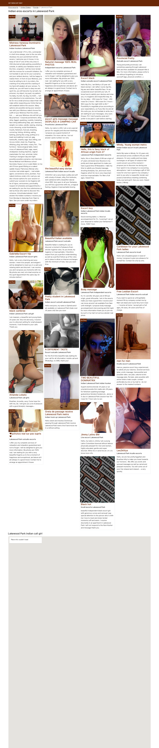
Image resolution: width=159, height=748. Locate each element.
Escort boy (87, 208)
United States (25, 7)
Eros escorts (13, 7)
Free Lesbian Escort (127, 291)
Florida (35, 7)
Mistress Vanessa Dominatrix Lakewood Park (25, 44)
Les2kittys (122, 450)
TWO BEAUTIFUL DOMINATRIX (90, 379)
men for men (123, 361)
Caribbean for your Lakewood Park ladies (133, 248)
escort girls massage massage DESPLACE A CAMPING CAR (61, 120)
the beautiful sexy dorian (58, 168)
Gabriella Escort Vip (20, 253)
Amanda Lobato (18, 394)
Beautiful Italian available (58, 238)
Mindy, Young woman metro (132, 144)
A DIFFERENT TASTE (56, 349)
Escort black (88, 78)
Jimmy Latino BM (90, 434)
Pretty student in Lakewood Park (60, 298)
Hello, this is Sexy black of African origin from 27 (95, 150)
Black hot (86, 504)
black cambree (17, 310)
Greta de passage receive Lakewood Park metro (59, 413)
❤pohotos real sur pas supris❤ (25, 435)
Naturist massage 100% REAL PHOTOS (61, 63)
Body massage (89, 289)
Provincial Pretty (125, 58)
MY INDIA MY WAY (15, 3)
